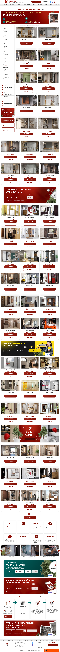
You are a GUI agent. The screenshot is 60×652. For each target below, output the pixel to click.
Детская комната (7, 98)
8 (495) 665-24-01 (45, 0)
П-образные (6, 54)
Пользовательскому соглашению (19, 200)
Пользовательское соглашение (35, 650)
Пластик (5, 62)
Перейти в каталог (52, 616)
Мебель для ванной (8, 103)
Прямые (5, 51)
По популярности (23, 25)
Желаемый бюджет (21, 197)
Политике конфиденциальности (11, 200)
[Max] (52, 2)
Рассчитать (26, 43)
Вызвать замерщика (22, 616)
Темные (5, 39)
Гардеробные (6, 92)
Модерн (5, 28)
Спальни (5, 101)
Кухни (5, 85)
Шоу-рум (34, 4)
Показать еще (30, 517)
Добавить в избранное (40, 647)
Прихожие (8, 7)
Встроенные (6, 69)
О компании (12, 4)
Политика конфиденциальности (25, 650)
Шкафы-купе (6, 89)
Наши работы (6, 105)
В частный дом (6, 77)
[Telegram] (51, 2)
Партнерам (47, 640)
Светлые (5, 38)
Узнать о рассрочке (37, 616)
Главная (5, 4)
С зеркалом (6, 61)
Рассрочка (40, 4)
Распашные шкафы (8, 87)
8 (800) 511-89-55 (45, 1)
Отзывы (51, 4)
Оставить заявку (8, 616)
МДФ (5, 58)
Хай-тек (5, 31)
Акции (46, 4)
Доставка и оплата (26, 4)
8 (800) (51, 642)
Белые (5, 35)
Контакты (57, 4)
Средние (5, 46)
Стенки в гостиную (8, 94)
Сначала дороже (36, 25)
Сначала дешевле (30, 25)
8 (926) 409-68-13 (8, 611)
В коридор (6, 74)
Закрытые (5, 70)
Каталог (18, 4)
